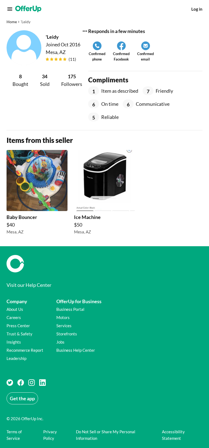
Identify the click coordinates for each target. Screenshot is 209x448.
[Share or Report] (85, 31)
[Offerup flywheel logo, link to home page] (104, 263)
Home (12, 21)
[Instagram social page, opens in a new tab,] (31, 382)
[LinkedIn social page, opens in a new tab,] (42, 382)
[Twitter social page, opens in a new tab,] (10, 382)
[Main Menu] (10, 9)
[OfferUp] (28, 9)
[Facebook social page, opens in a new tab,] (20, 382)
